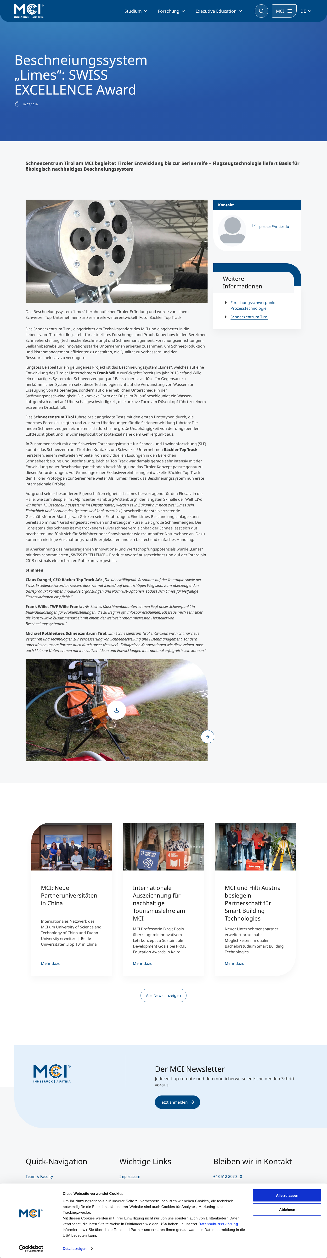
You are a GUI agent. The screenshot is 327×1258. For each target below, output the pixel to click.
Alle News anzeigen (163, 995)
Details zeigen (74, 1249)
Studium (133, 11)
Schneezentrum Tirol (249, 317)
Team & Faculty (39, 1176)
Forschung (168, 11)
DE (303, 11)
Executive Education (216, 11)
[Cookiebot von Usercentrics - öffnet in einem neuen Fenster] (31, 1248)
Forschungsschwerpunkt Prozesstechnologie (253, 305)
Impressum (129, 1176)
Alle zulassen (287, 1195)
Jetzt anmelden (174, 1102)
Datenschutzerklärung (218, 1224)
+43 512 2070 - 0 (227, 1176)
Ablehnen (287, 1209)
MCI (280, 11)
